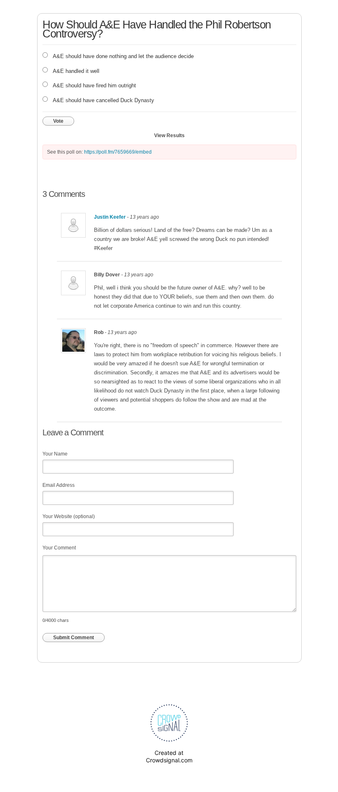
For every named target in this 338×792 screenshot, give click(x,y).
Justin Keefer (110, 217)
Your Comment (59, 548)
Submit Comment (73, 637)
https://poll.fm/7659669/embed (118, 152)
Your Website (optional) (68, 516)
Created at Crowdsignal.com (169, 756)
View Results (169, 135)
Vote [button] (58, 121)
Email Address (58, 485)
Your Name (55, 454)
